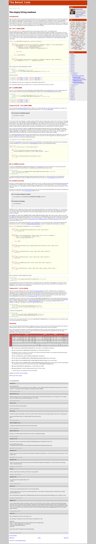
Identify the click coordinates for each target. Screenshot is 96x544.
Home (39, 537)
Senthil (11, 383)
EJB (71, 28)
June (73, 86)
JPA (80, 31)
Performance (80, 37)
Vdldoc (82, 47)
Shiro (78, 42)
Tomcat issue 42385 (22, 108)
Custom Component (78, 25)
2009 (72, 95)
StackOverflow (74, 43)
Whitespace (76, 49)
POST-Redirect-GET (81, 38)
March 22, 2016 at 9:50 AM (15, 400)
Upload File (78, 45)
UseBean (83, 45)
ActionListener (73, 22)
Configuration (78, 24)
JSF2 (17, 375)
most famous (18, 142)
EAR (80, 27)
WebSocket (80, 48)
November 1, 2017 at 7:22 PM (15, 474)
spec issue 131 (50, 90)
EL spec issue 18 (55, 219)
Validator (79, 46)
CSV (73, 25)
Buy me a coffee (78, 15)
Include (85, 30)
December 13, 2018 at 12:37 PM (16, 498)
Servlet (74, 42)
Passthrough (74, 37)
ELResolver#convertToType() (33, 223)
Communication (78, 23)
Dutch (77, 27)
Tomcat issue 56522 (38, 291)
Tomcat (20, 375)
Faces (73, 29)
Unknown (12, 450)
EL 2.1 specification (49, 109)
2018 (72, 67)
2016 (72, 70)
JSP (77, 33)
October (74, 74)
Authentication (83, 22)
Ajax (79, 22)
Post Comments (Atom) (20, 540)
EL (13, 375)
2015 (72, 71)
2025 (72, 57)
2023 (72, 60)
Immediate (81, 30)
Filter (76, 29)
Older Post (66, 537)
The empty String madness (78, 75)
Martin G (12, 403)
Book (71, 23)
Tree (80, 44)
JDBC (78, 31)
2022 (72, 61)
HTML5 (75, 30)
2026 (72, 55)
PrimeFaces (73, 39)
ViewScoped (74, 48)
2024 (72, 58)
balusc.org (83, 13)
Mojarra (80, 34)
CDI (74, 23)
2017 (72, 68)
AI (76, 22)
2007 (72, 98)
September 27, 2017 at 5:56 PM (15, 448)
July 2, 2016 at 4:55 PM (14, 436)
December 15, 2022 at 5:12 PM (15, 533)
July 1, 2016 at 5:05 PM (14, 428)
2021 (72, 63)
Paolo (11, 513)
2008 (72, 96)
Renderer (73, 40)
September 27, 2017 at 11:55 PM (16, 457)
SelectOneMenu (75, 40)
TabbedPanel (81, 43)
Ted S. (11, 411)
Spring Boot (82, 42)
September (74, 84)
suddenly (13, 215)
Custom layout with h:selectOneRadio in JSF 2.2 (78, 77)
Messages (76, 34)
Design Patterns (78, 26)
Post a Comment (13, 535)
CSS (71, 25)
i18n (77, 30)
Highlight (71, 30)
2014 (72, 88)
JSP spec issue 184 (19, 134)
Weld (84, 48)
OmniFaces (75, 36)
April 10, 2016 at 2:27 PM (14, 408)
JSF (14, 375)
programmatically (34, 143)
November (74, 73)
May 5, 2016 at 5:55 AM (14, 420)
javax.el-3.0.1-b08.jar (34, 300)
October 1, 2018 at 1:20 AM (15, 483)
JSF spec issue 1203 (33, 219)
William (11, 500)
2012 (72, 90)
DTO (74, 27)
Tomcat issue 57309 (32, 296)
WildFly (80, 49)
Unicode (72, 45)
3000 (72, 54)
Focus (79, 29)
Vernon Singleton (14, 422)
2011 (72, 92)
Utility (75, 46)
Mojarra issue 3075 (43, 219)
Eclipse (83, 27)
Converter (83, 24)
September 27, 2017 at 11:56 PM (16, 466)
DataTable (72, 26)
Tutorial (83, 44)
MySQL (83, 34)
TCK (84, 43)
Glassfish (82, 29)
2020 (72, 64)
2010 (72, 93)
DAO (84, 25)
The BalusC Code (19, 2)
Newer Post (11, 537)
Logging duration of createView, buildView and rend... (79, 80)
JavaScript (73, 31)
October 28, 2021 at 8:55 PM (15, 511)
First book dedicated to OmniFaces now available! (78, 82)
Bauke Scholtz (13, 393)
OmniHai (82, 36)
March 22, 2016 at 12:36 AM (15, 391)
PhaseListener (74, 38)
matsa (11, 486)
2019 (72, 65)
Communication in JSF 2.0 (53, 177)
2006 (72, 99)
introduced (40, 166)
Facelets (84, 28)
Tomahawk (72, 44)
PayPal (77, 16)
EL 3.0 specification (27, 190)
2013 (72, 89)
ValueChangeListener (76, 47)
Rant (80, 39)
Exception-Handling (78, 28)
